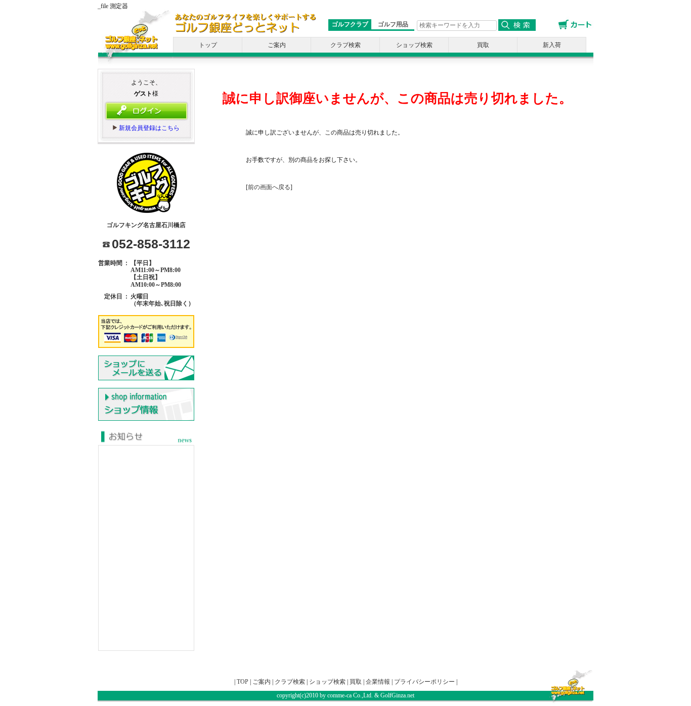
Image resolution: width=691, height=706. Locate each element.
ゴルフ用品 (393, 24)
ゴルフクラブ (350, 24)
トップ (208, 45)
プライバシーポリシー (424, 681)
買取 (483, 45)
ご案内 (277, 45)
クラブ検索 (345, 45)
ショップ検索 (414, 45)
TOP (242, 681)
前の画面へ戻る (269, 187)
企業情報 (378, 681)
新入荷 (552, 45)
